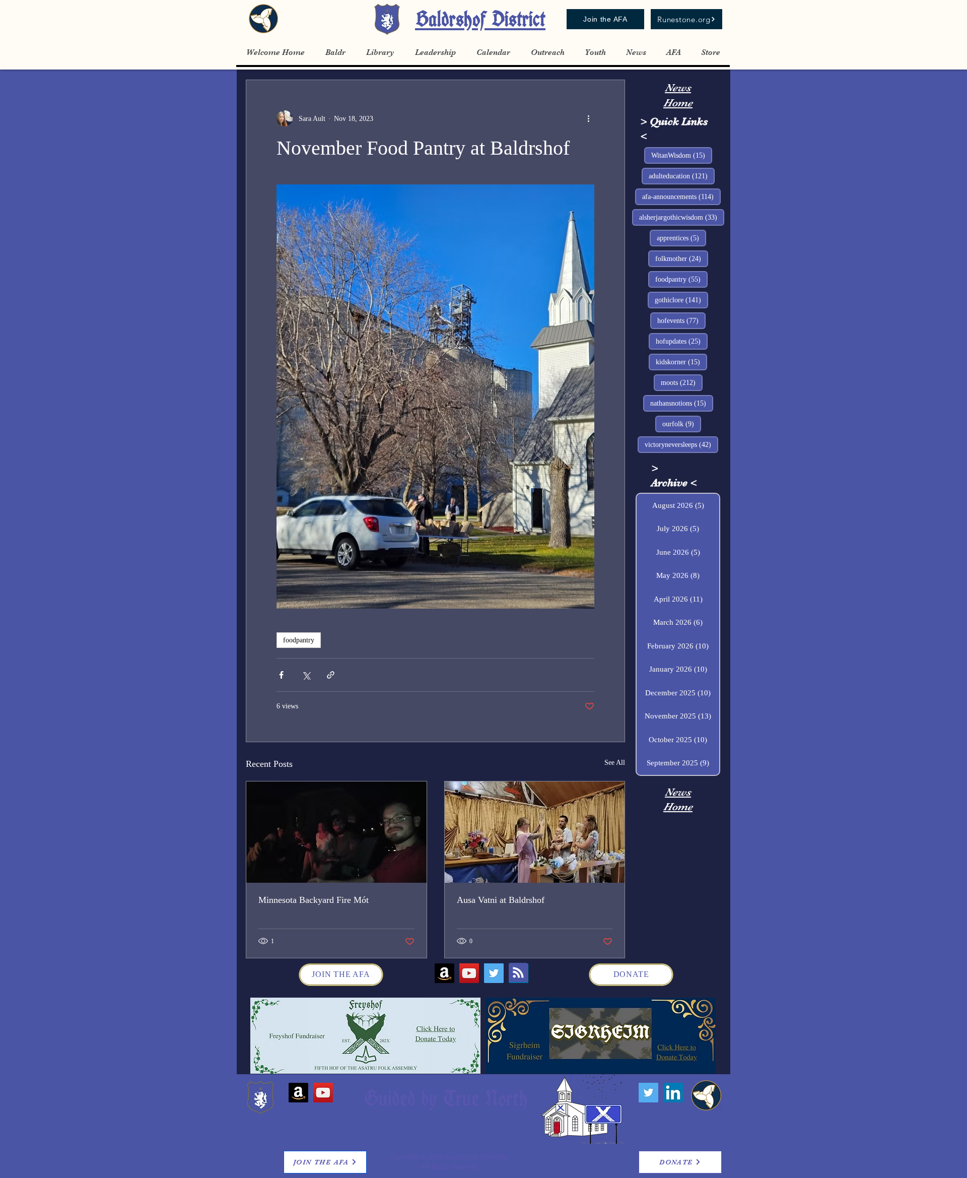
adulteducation (682, 176)
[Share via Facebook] (281, 675)
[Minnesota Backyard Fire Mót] (336, 832)
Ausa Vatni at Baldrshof (500, 900)
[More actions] (588, 118)
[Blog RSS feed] (518, 973)
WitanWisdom (681, 155)
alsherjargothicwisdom (681, 217)
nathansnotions (681, 403)
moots (682, 382)
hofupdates (682, 341)
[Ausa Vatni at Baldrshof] (535, 832)
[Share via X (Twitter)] (306, 675)
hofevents (681, 320)
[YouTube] (469, 973)
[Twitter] (494, 973)
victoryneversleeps (681, 444)
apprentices (681, 238)
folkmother (681, 258)
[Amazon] (444, 973)
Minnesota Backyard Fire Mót (313, 900)
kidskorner (681, 362)
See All (614, 762)
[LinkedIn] (673, 1092)
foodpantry (298, 640)
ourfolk (681, 424)
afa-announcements (681, 196)
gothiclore (681, 300)
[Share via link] (330, 675)
